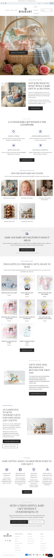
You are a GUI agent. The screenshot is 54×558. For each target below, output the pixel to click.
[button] (36, 7)
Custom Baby (17, 536)
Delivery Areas (43, 545)
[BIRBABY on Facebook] (1, 3)
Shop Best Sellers (27, 350)
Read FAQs (27, 492)
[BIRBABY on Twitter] (5, 3)
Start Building (35, 108)
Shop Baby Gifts (37, 52)
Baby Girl (16, 541)
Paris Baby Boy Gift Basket (9, 292)
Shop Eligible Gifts (27, 250)
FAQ (41, 541)
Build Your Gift (27, 160)
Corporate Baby (17, 550)
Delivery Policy (30, 538)
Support (50, 555)
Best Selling (17, 545)
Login (47, 3)
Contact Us (42, 536)
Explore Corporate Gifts (12, 441)
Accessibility (30, 536)
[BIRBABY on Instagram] (3, 3)
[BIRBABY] (25, 10)
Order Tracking (43, 543)
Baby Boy (16, 538)
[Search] (51, 10)
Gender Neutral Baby (18, 543)
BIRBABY (6, 555)
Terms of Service (31, 543)
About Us (42, 538)
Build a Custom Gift (18, 52)
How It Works (42, 550)
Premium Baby (17, 547)
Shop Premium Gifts (38, 393)
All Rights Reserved (11, 555)
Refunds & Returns (31, 541)
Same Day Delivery (43, 547)
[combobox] (47, 10)
